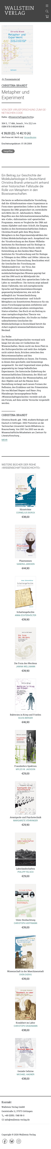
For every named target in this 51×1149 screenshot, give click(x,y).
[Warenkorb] (47, 16)
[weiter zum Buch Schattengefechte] (25, 592)
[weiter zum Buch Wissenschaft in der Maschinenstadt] (25, 952)
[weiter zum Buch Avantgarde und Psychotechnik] (25, 798)
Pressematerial (12, 79)
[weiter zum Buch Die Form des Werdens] (25, 644)
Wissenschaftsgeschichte (21, 117)
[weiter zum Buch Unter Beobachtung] (25, 900)
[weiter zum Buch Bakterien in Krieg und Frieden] (25, 695)
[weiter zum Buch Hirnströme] (25, 490)
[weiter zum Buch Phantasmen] (25, 541)
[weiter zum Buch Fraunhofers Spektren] (25, 746)
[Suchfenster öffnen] (47, 11)
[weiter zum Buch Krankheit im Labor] (25, 1003)
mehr (4, 439)
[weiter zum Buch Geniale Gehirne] (25, 1053)
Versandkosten (30, 137)
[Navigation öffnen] (47, 6)
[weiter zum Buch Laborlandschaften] (25, 849)
